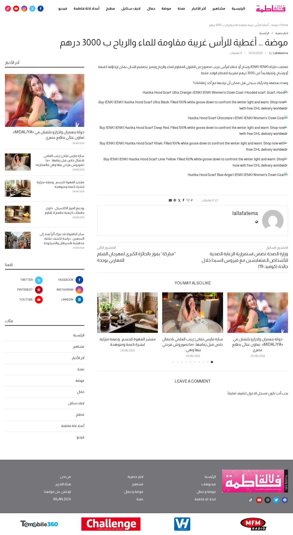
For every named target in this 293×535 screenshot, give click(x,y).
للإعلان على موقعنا (57, 491)
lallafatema (280, 53)
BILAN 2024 (62, 499)
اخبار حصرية (135, 476)
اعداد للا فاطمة (205, 499)
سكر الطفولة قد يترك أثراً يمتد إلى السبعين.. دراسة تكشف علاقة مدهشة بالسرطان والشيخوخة (62, 238)
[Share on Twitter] (179, 200)
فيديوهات (208, 484)
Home (284, 25)
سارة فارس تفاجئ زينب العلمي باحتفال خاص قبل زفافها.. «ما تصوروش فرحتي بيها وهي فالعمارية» (59, 160)
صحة (181, 8)
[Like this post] (188, 200)
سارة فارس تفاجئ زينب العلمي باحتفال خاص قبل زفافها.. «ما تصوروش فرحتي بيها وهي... (192, 344)
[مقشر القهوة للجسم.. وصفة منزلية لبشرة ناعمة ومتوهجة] (127, 312)
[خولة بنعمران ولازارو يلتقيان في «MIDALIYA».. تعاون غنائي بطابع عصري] (257, 312)
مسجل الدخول (257, 393)
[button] (103, 327)
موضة (166, 8)
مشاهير (218, 8)
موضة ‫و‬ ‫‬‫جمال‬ (206, 491)
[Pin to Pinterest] (175, 200)
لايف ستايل (130, 8)
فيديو (62, 8)
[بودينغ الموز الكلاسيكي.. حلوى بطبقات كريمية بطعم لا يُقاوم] (18, 214)
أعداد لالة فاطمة (86, 8)
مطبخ (110, 8)
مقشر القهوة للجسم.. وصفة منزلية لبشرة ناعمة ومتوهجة (60, 184)
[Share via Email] (170, 200)
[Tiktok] (8, 9)
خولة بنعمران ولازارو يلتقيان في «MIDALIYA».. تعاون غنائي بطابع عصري (257, 344)
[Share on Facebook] (183, 200)
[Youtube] (16, 9)
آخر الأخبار (199, 8)
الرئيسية (238, 8)
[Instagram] (24, 9)
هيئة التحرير (63, 484)
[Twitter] (32, 9)
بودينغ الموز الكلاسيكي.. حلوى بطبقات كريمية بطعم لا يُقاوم (64, 210)
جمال (151, 8)
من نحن (65, 476)
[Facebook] (41, 9)
